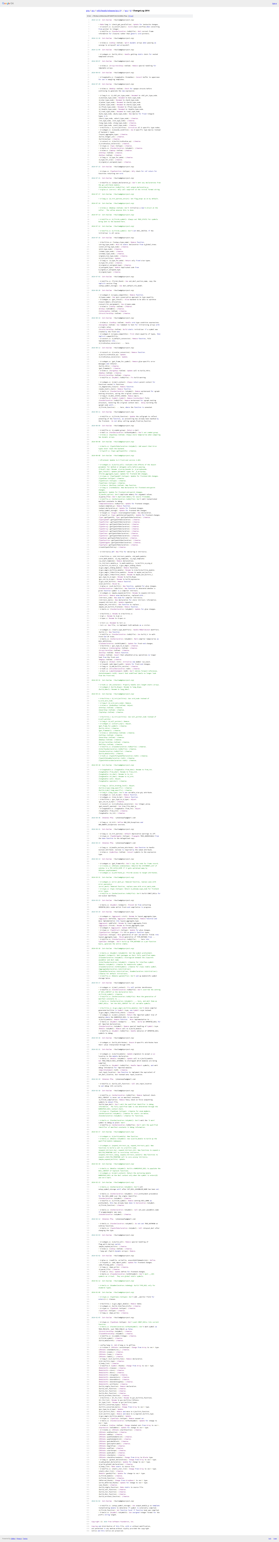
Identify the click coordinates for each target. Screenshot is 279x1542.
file (131, 16)
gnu (88, 10)
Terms (25, 1539)
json (275, 1538)
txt (270, 1538)
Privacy (19, 1539)
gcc (93, 10)
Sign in (274, 3)
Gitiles (13, 1539)
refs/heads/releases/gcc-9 (109, 10)
